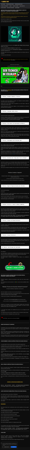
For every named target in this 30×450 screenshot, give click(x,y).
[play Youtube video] (15, 75)
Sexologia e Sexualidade (10, 7)
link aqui (14, 153)
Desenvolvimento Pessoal (10, 4)
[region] (9, 445)
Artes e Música (3, 4)
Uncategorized (17, 7)
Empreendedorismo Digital (18, 4)
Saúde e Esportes (3, 7)
